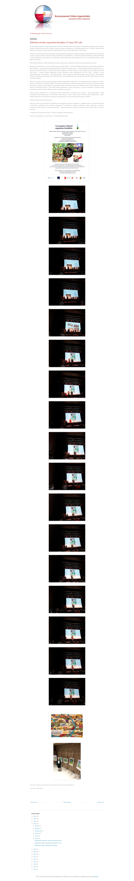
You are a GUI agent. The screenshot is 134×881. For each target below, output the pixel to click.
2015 (34, 861)
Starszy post (100, 802)
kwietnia (37, 833)
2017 (34, 856)
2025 (34, 819)
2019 (34, 851)
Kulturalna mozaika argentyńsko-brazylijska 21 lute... (48, 843)
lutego (37, 838)
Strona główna (67, 802)
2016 (34, 859)
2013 (34, 866)
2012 (34, 869)
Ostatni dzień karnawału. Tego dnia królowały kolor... (49, 840)
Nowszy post (33, 802)
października (38, 831)
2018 (34, 854)
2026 (34, 816)
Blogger (96, 876)
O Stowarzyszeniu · (41, 33)
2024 (34, 821)
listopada (37, 828)
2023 (34, 824)
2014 (34, 864)
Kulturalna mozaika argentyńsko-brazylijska (46, 845)
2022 (34, 849)
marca (36, 836)
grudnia (37, 826)
